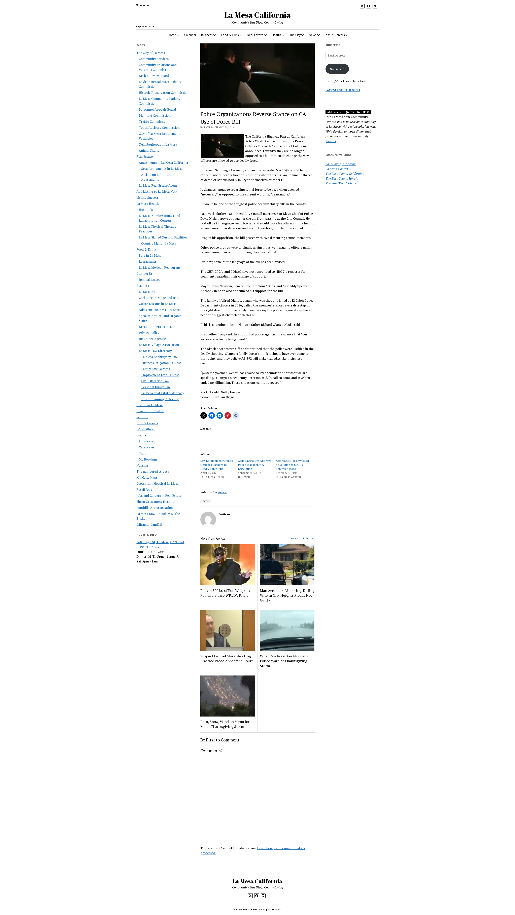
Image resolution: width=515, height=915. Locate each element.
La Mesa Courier (336, 169)
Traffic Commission (153, 121)
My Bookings (148, 459)
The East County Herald (341, 178)
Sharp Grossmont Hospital (155, 501)
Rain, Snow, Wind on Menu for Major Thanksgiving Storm (224, 724)
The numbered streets (152, 471)
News (312, 35)
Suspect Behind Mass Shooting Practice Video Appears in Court (226, 658)
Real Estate (255, 35)
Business (207, 35)
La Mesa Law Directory (155, 351)
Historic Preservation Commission (163, 92)
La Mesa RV (147, 291)
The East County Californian (344, 173)
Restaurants (148, 261)
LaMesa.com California (342, 90)
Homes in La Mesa (149, 405)
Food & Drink (230, 35)
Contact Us (144, 273)
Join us (330, 141)
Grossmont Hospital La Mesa (157, 483)
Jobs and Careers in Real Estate (158, 495)
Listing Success (147, 197)
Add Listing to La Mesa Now (156, 191)
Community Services (154, 59)
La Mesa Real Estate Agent (158, 185)
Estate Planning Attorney (160, 399)
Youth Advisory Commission (159, 127)
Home (172, 35)
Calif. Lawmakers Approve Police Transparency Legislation (254, 465)
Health (276, 35)
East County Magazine (340, 164)
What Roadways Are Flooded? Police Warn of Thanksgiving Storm (284, 661)
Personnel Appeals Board (157, 109)
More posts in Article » (302, 538)
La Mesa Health (147, 203)
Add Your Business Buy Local (160, 309)
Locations (146, 441)
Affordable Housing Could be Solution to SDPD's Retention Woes (292, 465)
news (206, 500)
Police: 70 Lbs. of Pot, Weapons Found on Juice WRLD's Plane (225, 593)
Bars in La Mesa (150, 255)
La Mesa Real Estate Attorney (162, 393)
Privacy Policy (149, 332)
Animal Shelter (150, 150)
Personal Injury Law (155, 387)
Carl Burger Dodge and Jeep (159, 297)
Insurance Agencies (153, 338)
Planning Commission (155, 115)
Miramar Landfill (149, 524)
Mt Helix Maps (147, 477)
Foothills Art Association (154, 507)
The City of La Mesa (150, 52)
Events (141, 435)
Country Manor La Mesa (158, 243)
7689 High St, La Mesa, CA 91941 (160, 542)
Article (222, 492)
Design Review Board (154, 75)
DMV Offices (145, 429)
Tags (142, 453)
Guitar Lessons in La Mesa (157, 303)
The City (295, 35)
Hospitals (146, 209)
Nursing (142, 465)
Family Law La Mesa (155, 369)
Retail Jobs (144, 489)
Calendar (190, 35)
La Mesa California (257, 15)
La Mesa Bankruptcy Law (159, 357)
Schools (142, 417)
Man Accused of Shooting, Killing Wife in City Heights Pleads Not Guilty (287, 595)
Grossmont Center (150, 411)
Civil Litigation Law (155, 381)
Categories (146, 447)
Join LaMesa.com (151, 279)
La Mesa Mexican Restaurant (159, 267)
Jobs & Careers (335, 35)
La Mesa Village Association (159, 344)
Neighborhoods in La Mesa (158, 144)
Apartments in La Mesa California (163, 162)
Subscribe (337, 69)
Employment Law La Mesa (160, 375)
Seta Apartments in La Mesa (161, 168)
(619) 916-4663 (147, 547)
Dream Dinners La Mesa (156, 326)
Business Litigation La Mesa (161, 363)
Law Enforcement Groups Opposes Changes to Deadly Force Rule (216, 465)
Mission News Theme (245, 909)
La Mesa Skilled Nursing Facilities (163, 237)
